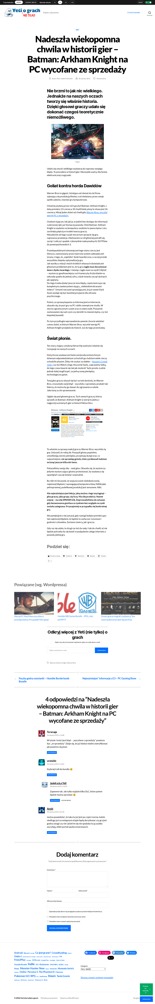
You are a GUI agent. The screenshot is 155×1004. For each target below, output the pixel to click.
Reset (141, 2)
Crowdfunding (59, 952)
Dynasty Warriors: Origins (29, 956)
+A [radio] (66, 2)
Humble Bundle (20, 964)
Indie (31, 964)
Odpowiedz (52, 752)
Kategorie (84, 966)
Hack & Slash (60, 960)
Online (23, 971)
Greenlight (52, 960)
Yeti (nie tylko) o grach (29, 998)
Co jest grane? (43, 952)
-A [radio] (55, 2)
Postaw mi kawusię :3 (146, 989)
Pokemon (59, 972)
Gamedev (28, 960)
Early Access (40, 956)
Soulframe (43, 976)
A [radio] (60, 2)
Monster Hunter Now (32, 968)
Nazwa (50, 891)
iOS (37, 964)
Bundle (32, 953)
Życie (45, 980)
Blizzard (27, 953)
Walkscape (17, 980)
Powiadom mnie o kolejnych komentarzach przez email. (67, 917)
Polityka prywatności (49, 998)
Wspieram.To (39, 980)
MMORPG (54, 964)
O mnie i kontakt (133, 12)
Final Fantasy (55, 956)
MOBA (61, 964)
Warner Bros (71, 663)
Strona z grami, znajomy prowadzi (97, 977)
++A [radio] (72, 2)
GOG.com (36, 960)
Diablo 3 (70, 953)
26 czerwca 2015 (84, 78)
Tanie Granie (63, 976)
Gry (77, 30)
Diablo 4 (18, 956)
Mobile (66, 964)
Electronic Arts (47, 956)
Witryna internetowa (54, 901)
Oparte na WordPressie (69, 998)
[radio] (19, 2)
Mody (16, 968)
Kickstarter (44, 964)
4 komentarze (101, 78)
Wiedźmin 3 (31, 980)
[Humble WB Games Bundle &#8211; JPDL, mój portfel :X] (77, 603)
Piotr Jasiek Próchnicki (65, 78)
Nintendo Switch (66, 968)
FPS (60, 956)
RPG (33, 975)
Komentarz (51, 870)
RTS (38, 976)
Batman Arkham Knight (58, 663)
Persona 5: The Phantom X (41, 971)
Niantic (47, 968)
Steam (52, 976)
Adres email (83, 891)
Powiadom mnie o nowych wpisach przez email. (64, 921)
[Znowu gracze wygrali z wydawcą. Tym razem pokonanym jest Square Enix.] (121, 603)
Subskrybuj (101, 650)
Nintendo (53, 969)
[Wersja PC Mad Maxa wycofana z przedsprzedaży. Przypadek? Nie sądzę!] (34, 603)
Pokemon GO (22, 975)
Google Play (45, 960)
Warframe (24, 980)
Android (18, 952)
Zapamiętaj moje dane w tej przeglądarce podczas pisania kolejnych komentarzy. (75, 911)
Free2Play (20, 959)
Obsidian (16, 972)
